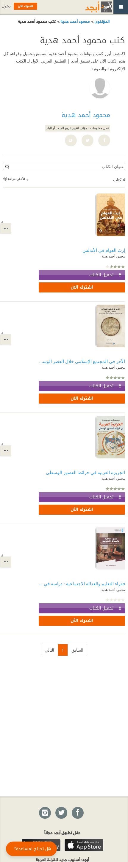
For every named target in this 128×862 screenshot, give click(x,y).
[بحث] (6, 166)
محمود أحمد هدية (75, 21)
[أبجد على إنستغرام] (44, 813)
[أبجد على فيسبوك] (77, 813)
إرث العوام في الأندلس (103, 250)
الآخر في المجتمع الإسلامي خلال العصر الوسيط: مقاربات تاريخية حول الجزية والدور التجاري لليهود (82, 361)
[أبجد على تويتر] (61, 813)
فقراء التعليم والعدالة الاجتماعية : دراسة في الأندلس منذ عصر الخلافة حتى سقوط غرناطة (82, 583)
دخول (6, 6)
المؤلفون (101, 21)
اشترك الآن (82, 287)
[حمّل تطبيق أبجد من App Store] (84, 845)
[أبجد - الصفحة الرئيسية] (91, 6)
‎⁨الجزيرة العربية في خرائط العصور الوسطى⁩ (85, 472)
